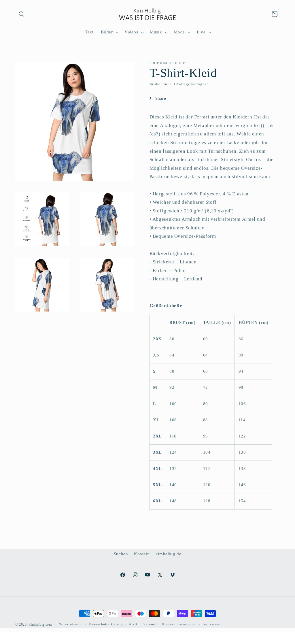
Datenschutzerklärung (106, 624)
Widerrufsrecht (70, 624)
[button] (22, 14)
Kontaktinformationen (179, 624)
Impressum (211, 624)
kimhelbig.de (168, 554)
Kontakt (142, 554)
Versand (149, 624)
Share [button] (160, 98)
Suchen (121, 554)
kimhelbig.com (40, 624)
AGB (133, 624)
